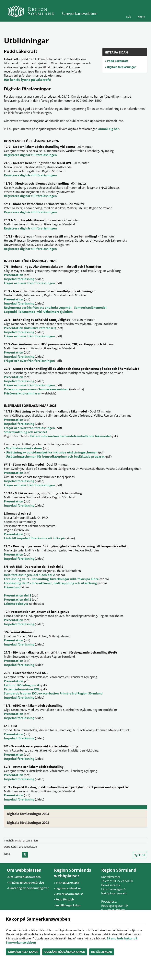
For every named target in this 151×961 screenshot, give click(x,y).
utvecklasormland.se (69, 894)
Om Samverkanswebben (24, 877)
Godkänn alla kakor (23, 951)
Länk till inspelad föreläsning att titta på (34, 538)
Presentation (14, 275)
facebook (17, 855)
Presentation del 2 (17, 599)
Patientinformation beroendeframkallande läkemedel (70, 436)
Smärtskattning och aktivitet (25, 432)
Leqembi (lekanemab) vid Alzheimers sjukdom (38, 312)
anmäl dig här (108, 129)
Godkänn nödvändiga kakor (64, 951)
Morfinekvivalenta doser (24, 448)
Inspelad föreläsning (19, 279)
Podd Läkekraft (117, 61)
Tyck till (139, 855)
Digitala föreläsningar (121, 67)
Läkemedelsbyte (16, 604)
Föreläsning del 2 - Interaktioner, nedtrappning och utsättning (50, 583)
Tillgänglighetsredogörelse (26, 882)
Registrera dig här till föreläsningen (30, 155)
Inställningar (101, 951)
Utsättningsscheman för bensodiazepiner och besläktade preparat (55, 456)
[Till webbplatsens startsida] (31, 11)
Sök (128, 16)
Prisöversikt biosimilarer (22, 393)
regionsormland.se (68, 888)
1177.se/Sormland (67, 883)
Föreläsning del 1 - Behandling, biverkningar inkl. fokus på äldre (51, 579)
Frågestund (12, 587)
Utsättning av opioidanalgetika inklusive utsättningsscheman (52, 452)
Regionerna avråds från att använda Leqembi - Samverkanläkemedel (55, 307)
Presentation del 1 (17, 595)
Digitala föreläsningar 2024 (28, 814)
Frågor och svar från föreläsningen (29, 283)
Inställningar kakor (68, 905)
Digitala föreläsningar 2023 (28, 822)
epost (32, 855)
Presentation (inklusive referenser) (30, 328)
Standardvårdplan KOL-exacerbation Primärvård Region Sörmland (53, 693)
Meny (141, 16)
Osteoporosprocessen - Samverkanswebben (36, 389)
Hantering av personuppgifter (28, 888)
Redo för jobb (64, 899)
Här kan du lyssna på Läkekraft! (27, 80)
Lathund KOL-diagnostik (22, 685)
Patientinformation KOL (22, 689)
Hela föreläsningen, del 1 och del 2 (29, 575)
